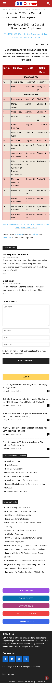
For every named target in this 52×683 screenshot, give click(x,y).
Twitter (35, 234)
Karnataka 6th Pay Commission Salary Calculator (25, 549)
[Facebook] (5, 659)
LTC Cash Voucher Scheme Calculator (20, 511)
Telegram (18, 234)
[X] (19, 659)
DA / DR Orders (11, 465)
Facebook (7, 237)
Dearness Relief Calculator (16, 491)
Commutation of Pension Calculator (20, 568)
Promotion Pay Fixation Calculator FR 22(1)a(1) (24, 572)
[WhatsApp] (26, 659)
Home (5, 9)
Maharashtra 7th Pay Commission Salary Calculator (26, 545)
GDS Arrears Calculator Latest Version (20, 530)
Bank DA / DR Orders (14, 469)
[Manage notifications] (47, 678)
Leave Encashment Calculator (17, 519)
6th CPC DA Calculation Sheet (17, 476)
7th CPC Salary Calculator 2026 (17, 507)
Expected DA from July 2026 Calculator (21, 472)
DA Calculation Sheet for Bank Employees (22, 480)
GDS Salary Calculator (14, 534)
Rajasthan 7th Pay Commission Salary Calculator (25, 564)
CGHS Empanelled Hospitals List (18, 515)
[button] (4, 3)
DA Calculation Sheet (13, 461)
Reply (4, 273)
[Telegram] (12, 659)
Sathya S (6, 391)
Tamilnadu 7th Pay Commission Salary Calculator (25, 560)
